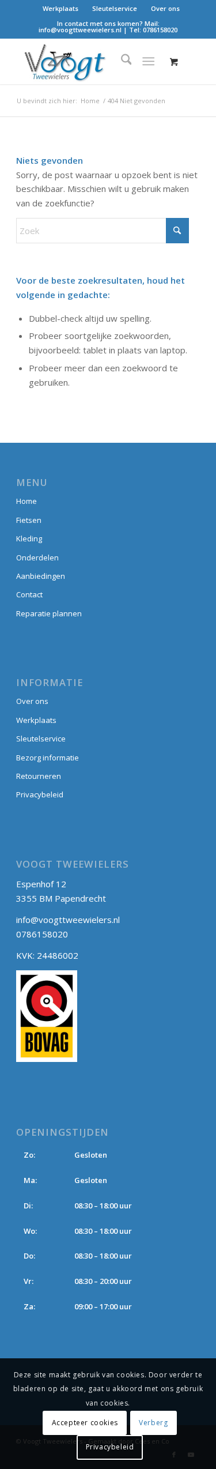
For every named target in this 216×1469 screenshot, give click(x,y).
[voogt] (89, 61)
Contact (29, 594)
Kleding (29, 538)
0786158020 (160, 29)
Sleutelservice (114, 8)
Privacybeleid (39, 794)
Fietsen (28, 520)
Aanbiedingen (40, 576)
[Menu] (148, 61)
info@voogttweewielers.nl (80, 29)
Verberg (153, 1422)
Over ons (165, 8)
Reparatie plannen (49, 613)
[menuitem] (61, 9)
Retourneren (38, 776)
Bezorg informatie (47, 757)
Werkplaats (60, 8)
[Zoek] (120, 61)
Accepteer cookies (85, 1422)
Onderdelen (37, 557)
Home (26, 501)
